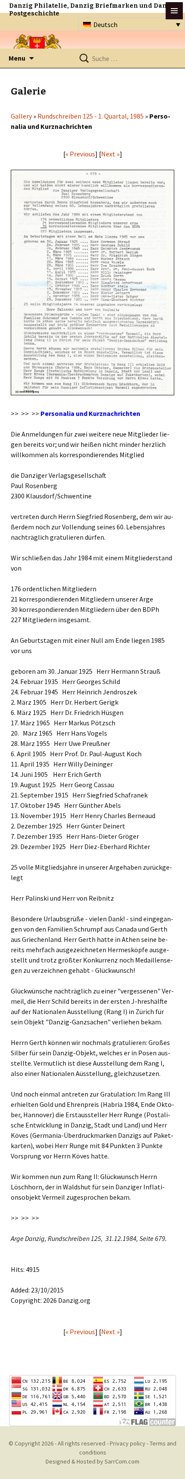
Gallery (21, 116)
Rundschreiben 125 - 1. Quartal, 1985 (90, 116)
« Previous (80, 154)
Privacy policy (127, 1443)
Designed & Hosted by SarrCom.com (92, 1461)
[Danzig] (37, 48)
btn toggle (174, 10)
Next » (110, 154)
